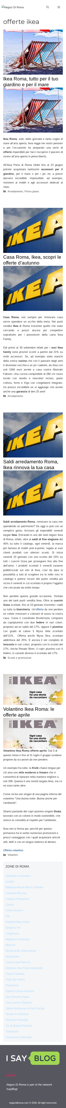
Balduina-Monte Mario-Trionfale (24, 887)
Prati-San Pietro (15, 979)
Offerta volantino (13, 850)
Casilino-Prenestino (17, 898)
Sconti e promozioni (19, 657)
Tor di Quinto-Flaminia (19, 1025)
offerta (39, 609)
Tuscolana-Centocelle (18, 1037)
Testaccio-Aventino (17, 1014)
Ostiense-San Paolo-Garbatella (24, 968)
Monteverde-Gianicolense (21, 950)
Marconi (10, 945)
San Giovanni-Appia (17, 996)
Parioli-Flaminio (15, 973)
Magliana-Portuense (17, 939)
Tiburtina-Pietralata (17, 1019)
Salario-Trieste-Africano (20, 991)
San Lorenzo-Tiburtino (19, 1002)
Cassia (10, 904)
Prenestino (12, 985)
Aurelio (10, 881)
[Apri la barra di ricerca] (47, 7)
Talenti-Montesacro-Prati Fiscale (25, 1008)
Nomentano (12, 956)
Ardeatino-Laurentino (18, 875)
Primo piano (32, 191)
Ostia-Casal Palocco (18, 962)
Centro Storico (14, 910)
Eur (8, 916)
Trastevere (12, 1031)
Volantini (13, 854)
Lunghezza (12, 933)
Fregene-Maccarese (18, 921)
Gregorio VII (13, 927)
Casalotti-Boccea (16, 893)
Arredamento (15, 191)
